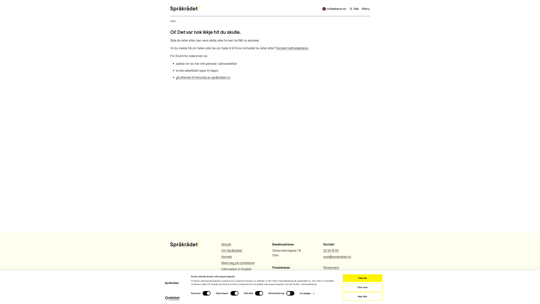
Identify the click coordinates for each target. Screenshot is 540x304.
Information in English (236, 269)
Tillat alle (362, 278)
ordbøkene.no (336, 9)
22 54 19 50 (331, 250)
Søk (356, 9)
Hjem (173, 21)
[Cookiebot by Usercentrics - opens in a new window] (172, 298)
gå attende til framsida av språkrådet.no (203, 77)
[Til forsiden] (185, 8)
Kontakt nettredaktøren (292, 48)
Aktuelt (226, 244)
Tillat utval (362, 287)
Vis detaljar (305, 293)
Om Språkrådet (231, 250)
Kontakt (226, 257)
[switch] (234, 293)
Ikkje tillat (362, 296)
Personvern (331, 268)
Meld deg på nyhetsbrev (238, 263)
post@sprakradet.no (337, 257)
